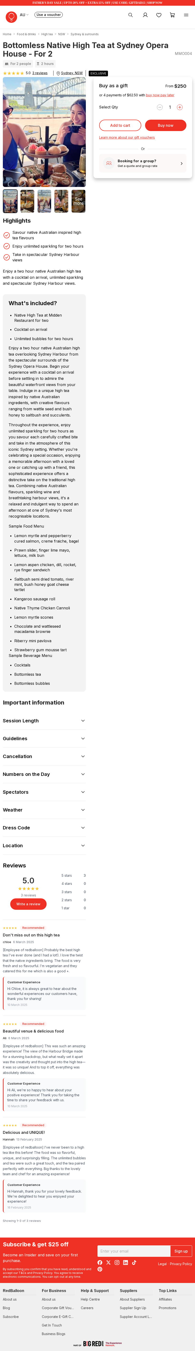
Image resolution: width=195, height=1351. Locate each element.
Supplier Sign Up (133, 1308)
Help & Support (95, 1291)
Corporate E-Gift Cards (60, 1317)
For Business (54, 1291)
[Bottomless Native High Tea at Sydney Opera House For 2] (10, 201)
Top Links (168, 1291)
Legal (162, 1264)
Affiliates (165, 1299)
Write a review (28, 904)
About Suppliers (132, 1299)
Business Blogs (53, 1334)
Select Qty (108, 107)
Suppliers (128, 1291)
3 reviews (40, 73)
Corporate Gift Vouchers (61, 1308)
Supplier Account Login (138, 1317)
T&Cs (22, 1273)
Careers (87, 1308)
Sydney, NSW (72, 73)
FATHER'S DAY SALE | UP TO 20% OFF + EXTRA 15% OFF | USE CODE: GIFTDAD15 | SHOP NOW (97, 3)
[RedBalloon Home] (11, 17)
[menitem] (159, 15)
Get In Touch (52, 1325)
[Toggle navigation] (186, 15)
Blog (6, 1308)
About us (10, 1299)
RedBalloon (13, 1291)
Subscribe (11, 1317)
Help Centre (90, 1299)
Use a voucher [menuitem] (50, 15)
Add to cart (120, 125)
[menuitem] (130, 15)
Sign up (181, 1251)
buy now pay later (160, 95)
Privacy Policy (42, 1273)
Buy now (165, 125)
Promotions (167, 1308)
